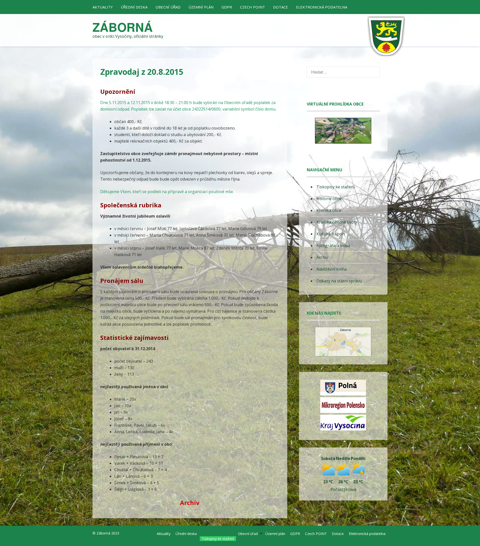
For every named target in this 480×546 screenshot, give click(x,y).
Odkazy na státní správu (339, 281)
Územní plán (201, 7)
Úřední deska (134, 7)
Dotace (280, 7)
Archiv (322, 257)
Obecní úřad (168, 7)
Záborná (122, 27)
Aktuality (102, 7)
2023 (115, 533)
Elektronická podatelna (321, 7)
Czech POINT (252, 7)
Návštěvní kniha (331, 269)
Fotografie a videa (333, 245)
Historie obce (329, 198)
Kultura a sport (330, 234)
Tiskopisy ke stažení (335, 187)
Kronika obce (328, 210)
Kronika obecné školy (336, 222)
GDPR (227, 7)
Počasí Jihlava (343, 489)
